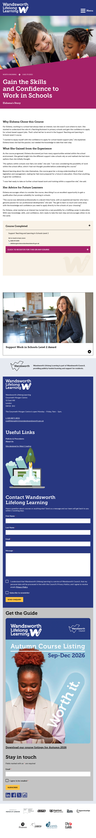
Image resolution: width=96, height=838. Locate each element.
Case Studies (27, 74)
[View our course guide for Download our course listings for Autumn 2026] (48, 680)
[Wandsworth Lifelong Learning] (15, 8)
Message (10, 550)
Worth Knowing (10, 74)
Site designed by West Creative (18, 446)
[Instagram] (24, 796)
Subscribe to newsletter (20, 593)
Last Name (11, 527)
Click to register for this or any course (28, 249)
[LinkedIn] (8, 796)
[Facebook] (13, 796)
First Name (11, 516)
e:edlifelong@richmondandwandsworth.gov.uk (25, 421)
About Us (9, 441)
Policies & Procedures (15, 438)
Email (8, 539)
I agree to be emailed (19, 781)
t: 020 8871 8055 (13, 418)
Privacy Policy (22, 587)
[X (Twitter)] (19, 796)
